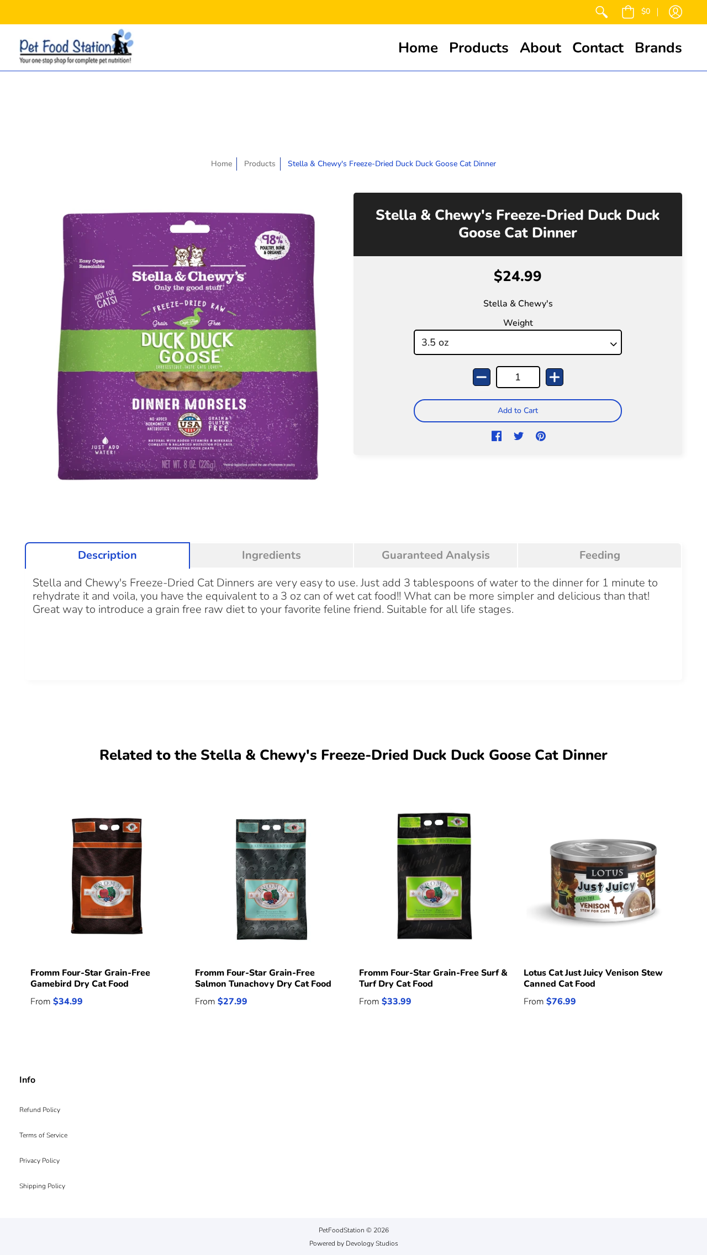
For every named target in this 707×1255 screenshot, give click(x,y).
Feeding (599, 555)
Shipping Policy (42, 1186)
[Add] (554, 377)
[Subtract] (481, 377)
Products (260, 163)
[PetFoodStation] (76, 47)
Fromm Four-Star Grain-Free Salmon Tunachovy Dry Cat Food (263, 978)
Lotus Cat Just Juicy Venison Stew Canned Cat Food (593, 978)
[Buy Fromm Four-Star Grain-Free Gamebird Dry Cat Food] (107, 880)
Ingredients (271, 555)
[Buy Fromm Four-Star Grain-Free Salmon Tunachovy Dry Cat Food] (272, 880)
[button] (636, 12)
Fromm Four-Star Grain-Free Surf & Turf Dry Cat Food (433, 978)
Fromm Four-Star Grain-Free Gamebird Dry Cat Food (90, 978)
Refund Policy (39, 1109)
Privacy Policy (39, 1160)
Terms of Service (43, 1135)
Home (221, 163)
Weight (518, 323)
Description (107, 555)
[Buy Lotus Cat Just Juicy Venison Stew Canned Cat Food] (600, 880)
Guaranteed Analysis (436, 555)
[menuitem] (601, 12)
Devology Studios (372, 1243)
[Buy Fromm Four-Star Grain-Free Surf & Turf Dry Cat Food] (436, 880)
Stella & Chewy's (518, 304)
